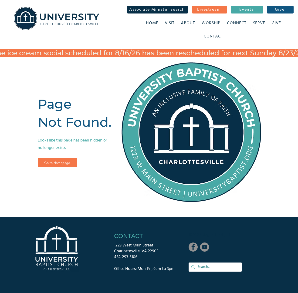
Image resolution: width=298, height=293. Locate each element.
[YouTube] (204, 247)
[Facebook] (193, 247)
